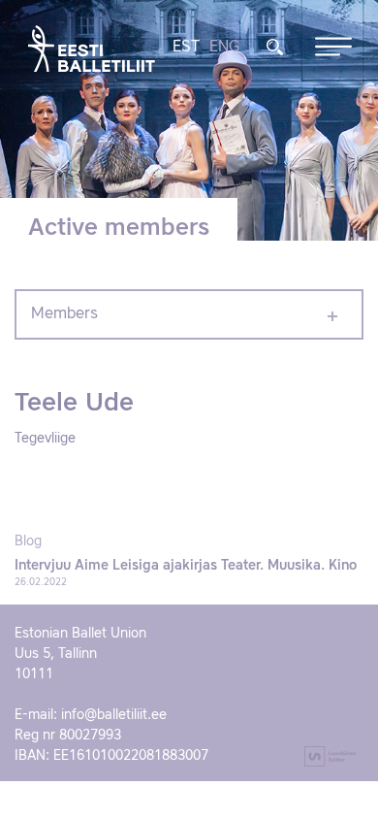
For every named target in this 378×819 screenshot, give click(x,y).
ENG (224, 47)
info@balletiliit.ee (114, 715)
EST (186, 47)
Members (64, 314)
